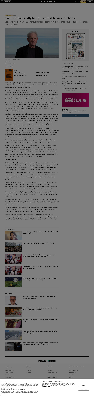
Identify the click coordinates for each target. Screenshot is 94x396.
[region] (47, 387)
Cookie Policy (22, 389)
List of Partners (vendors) (46, 386)
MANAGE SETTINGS (83, 389)
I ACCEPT (83, 385)
